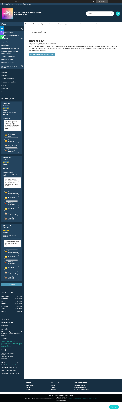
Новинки (98, 24)
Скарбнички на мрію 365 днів (10, 48)
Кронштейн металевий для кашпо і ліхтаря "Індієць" (12, 243)
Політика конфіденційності (82, 389)
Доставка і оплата (71, 24)
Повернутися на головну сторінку (42, 54)
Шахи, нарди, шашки (7, 63)
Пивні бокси (5, 45)
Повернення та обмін (86, 24)
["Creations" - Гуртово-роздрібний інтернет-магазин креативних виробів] (7, 13)
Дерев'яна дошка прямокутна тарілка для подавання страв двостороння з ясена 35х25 (12, 182)
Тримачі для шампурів (8, 56)
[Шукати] (112, 13)
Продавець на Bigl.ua (61, 397)
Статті (3, 85)
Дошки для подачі (7, 32)
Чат (115, 407)
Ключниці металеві (7, 59)
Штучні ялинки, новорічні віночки (9, 66)
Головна (27, 24)
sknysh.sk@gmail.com (12, 365)
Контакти (52, 24)
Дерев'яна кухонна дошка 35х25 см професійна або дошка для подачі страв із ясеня (12, 125)
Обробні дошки (6, 42)
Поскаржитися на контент (73, 398)
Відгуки (60, 24)
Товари (35, 24)
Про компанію (30, 385)
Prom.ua (70, 395)
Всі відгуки (12, 284)
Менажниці (4, 38)
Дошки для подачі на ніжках (10, 35)
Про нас (43, 24)
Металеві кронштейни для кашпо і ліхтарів (9, 52)
